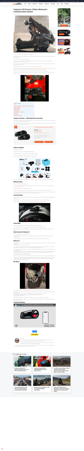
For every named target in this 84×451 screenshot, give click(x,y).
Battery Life (16, 113)
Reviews (29, 3)
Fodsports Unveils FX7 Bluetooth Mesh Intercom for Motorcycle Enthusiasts (22, 369)
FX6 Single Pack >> (39, 141)
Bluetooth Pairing (17, 108)
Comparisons (41, 3)
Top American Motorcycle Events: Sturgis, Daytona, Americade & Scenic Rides (21, 389)
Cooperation (67, 3)
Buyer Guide (35, 3)
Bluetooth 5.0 (16, 183)
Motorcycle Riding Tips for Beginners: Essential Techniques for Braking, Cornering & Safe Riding (61, 389)
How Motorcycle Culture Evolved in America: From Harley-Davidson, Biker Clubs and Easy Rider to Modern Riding (61, 370)
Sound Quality (16, 110)
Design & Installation (17, 107)
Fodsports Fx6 (20, 54)
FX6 (24, 179)
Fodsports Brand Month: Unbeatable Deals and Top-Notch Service (40, 369)
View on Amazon (34, 334)
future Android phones (19, 186)
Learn (58, 3)
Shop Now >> (62, 34)
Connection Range (17, 109)
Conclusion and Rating (18, 115)
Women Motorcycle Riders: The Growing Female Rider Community (41, 389)
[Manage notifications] (2, 449)
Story (62, 3)
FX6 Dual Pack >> (49, 141)
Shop (25, 3)
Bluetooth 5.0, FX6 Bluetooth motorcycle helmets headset (40, 68)
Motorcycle (47, 3)
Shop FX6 (35, 331)
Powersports (53, 3)
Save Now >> (64, 25)
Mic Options (16, 114)
